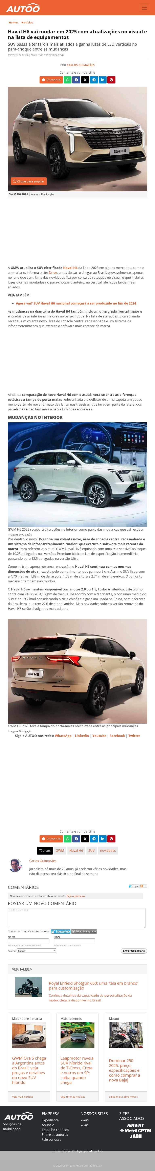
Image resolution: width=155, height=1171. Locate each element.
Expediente (50, 1120)
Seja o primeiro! (76, 896)
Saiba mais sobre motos (123, 1096)
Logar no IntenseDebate (60, 931)
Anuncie (48, 1125)
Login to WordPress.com (84, 931)
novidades (108, 850)
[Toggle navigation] (144, 8)
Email (57, 937)
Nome (11, 937)
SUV (91, 850)
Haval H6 (70, 268)
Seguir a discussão (143, 886)
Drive (53, 272)
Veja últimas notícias (73, 1096)
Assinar (12, 950)
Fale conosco (52, 1139)
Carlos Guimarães (81, 65)
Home (13, 22)
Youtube (99, 736)
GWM (60, 850)
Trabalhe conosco (55, 1130)
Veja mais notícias (22, 1096)
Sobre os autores (55, 1134)
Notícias (27, 22)
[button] (51, 79)
